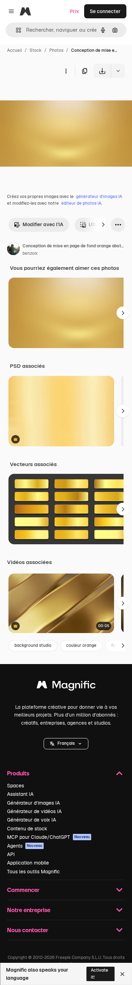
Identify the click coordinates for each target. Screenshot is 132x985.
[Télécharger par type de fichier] (118, 71)
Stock (36, 50)
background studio (32, 645)
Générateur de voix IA (31, 820)
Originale (46, 94)
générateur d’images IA (99, 196)
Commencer (23, 889)
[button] (66, 743)
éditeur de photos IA (81, 203)
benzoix (30, 253)
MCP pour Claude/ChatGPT (48, 837)
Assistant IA (20, 794)
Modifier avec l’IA (43, 224)
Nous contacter (27, 930)
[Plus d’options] (66, 71)
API (11, 854)
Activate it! (99, 973)
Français (66, 743)
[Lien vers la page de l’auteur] (13, 249)
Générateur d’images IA (33, 803)
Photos (56, 50)
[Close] (122, 974)
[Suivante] (103, 225)
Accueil (14, 50)
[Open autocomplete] (15, 30)
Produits (18, 773)
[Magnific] (66, 686)
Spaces (15, 785)
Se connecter (105, 11)
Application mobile (28, 863)
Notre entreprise (28, 909)
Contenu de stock (27, 828)
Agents (24, 846)
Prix (74, 11)
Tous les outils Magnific (33, 871)
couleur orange (81, 645)
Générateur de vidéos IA (34, 811)
